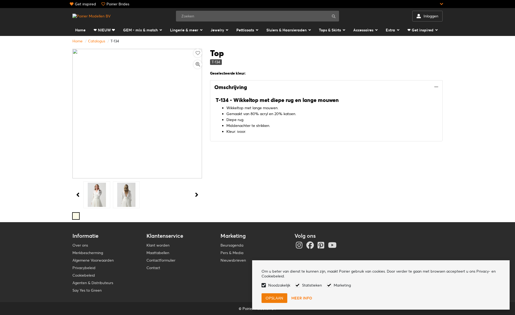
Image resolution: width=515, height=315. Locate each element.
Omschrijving (230, 87)
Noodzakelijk (279, 285)
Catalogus (96, 41)
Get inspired (85, 4)
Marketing (342, 285)
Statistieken (312, 285)
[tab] (326, 87)
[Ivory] (75, 216)
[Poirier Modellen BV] (91, 16)
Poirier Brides (117, 4)
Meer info (301, 298)
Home (77, 41)
